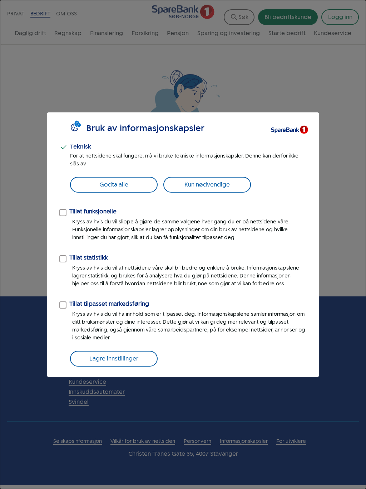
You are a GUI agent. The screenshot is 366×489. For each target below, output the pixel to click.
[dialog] (183, 244)
